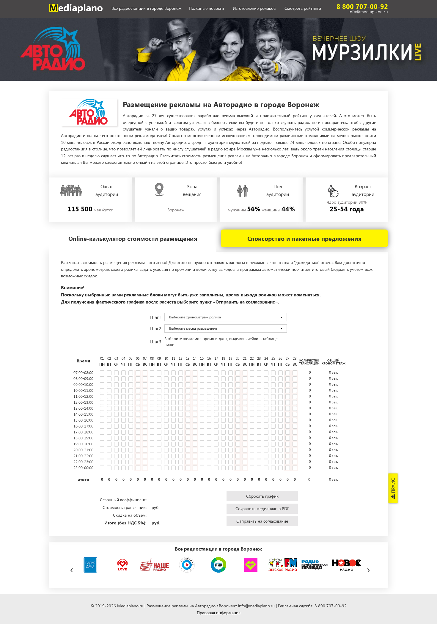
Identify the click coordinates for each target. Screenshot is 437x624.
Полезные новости (206, 8)
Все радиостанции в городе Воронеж (146, 8)
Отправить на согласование (262, 521)
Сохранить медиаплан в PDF (262, 508)
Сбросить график (262, 496)
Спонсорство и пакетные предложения (304, 238)
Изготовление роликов (254, 8)
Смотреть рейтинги (302, 8)
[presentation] (71, 568)
